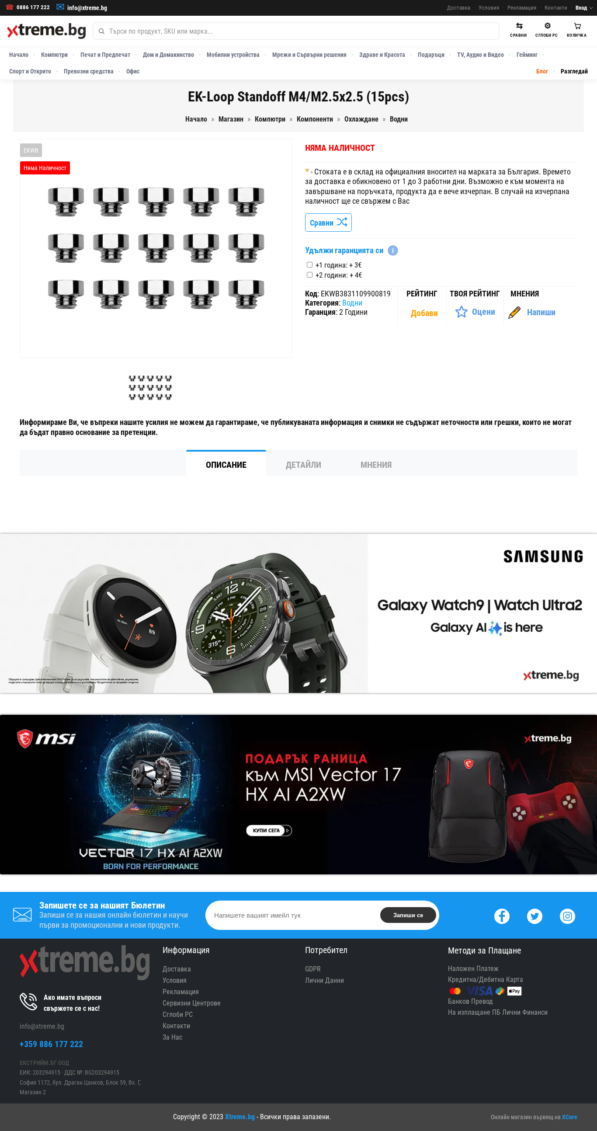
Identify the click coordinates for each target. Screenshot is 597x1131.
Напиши (541, 312)
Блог (542, 71)
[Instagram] (567, 915)
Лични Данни (324, 980)
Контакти (556, 7)
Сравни (323, 222)
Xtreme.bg (240, 1117)
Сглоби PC (178, 1014)
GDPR (313, 969)
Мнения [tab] (376, 464)
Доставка (458, 7)
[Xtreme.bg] (46, 31)
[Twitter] (534, 915)
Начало (18, 54)
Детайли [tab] (303, 464)
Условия (489, 7)
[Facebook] (502, 915)
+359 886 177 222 (51, 1044)
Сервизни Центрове (192, 1003)
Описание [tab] (226, 464)
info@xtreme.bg (87, 7)
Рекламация (521, 7)
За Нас (172, 1037)
